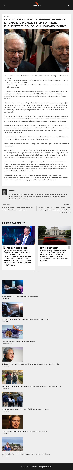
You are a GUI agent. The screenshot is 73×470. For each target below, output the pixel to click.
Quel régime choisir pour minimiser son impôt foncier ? (20, 297)
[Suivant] (69, 247)
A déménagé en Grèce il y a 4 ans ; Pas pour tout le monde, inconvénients (26, 454)
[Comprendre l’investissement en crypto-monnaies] (36, 332)
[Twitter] (4, 5)
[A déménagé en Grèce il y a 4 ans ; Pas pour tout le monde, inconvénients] (36, 444)
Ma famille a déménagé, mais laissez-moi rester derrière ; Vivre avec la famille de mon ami (31, 386)
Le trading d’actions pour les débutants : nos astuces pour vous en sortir (25, 319)
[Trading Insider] (36, 5)
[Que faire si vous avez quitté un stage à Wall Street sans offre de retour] (36, 399)
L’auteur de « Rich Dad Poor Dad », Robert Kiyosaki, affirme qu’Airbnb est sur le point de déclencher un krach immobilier (54, 208)
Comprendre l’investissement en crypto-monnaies (18, 342)
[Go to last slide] (4, 247)
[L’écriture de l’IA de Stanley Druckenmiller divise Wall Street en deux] (36, 422)
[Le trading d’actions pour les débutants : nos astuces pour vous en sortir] (36, 309)
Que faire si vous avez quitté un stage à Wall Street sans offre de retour (25, 409)
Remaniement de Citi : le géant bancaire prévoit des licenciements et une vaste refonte (17, 207)
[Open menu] (68, 5)
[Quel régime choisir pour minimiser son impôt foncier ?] (36, 287)
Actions (6, 16)
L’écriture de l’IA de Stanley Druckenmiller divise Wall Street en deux (24, 431)
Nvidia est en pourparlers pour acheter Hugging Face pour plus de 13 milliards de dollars (31, 364)
